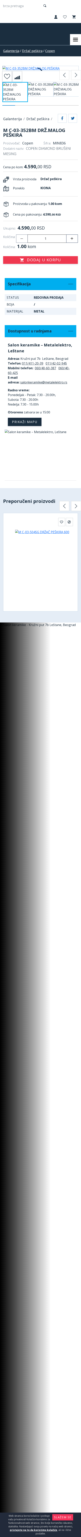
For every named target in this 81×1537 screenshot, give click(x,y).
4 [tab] (46, 105)
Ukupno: (9, 228)
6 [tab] (72, 105)
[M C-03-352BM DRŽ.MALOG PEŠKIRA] (40, 68)
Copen (50, 51)
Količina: (9, 237)
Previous (64, 75)
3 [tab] (34, 105)
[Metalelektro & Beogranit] (19, 28)
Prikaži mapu (24, 422)
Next (76, 75)
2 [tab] (21, 105)
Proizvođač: (11, 143)
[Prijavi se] (55, 17)
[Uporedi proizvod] (17, 76)
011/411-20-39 (32, 363)
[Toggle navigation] (75, 39)
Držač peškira (32, 51)
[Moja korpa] (73, 17)
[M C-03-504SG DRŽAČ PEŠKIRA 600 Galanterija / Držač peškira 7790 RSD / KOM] (40, 565)
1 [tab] (8, 105)
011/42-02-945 (56, 363)
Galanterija (11, 51)
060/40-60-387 (45, 368)
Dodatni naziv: (13, 148)
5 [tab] (59, 105)
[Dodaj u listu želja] (7, 76)
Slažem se (62, 1517)
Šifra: (47, 143)
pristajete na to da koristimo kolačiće (33, 1530)
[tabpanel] (15, 93)
